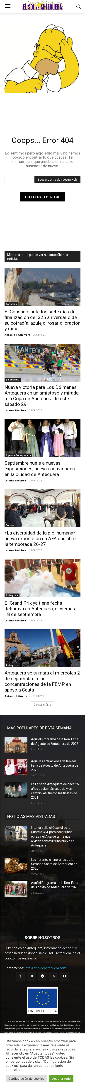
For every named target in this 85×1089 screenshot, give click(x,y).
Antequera (12, 595)
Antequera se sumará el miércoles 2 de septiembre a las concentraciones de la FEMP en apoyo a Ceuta (42, 681)
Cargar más (41, 704)
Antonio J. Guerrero (17, 334)
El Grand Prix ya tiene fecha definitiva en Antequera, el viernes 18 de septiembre (40, 608)
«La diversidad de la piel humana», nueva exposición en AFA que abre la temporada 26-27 (40, 538)
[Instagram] (31, 976)
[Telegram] (42, 976)
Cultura (10, 525)
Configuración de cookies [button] (26, 1078)
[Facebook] (20, 976)
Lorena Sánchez (15, 410)
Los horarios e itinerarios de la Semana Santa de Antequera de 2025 (54, 864)
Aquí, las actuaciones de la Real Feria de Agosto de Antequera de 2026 (54, 765)
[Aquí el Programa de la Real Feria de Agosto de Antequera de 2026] (16, 745)
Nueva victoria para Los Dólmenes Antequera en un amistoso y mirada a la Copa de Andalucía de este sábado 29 (42, 396)
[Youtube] (64, 976)
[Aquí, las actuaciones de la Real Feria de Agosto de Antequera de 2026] (16, 767)
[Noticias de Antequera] (42, 5)
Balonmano (12, 379)
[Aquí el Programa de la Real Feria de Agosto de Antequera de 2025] (16, 889)
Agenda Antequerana (18, 455)
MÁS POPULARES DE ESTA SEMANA (39, 728)
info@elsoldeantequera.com (45, 968)
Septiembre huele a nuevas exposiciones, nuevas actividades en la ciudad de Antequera (40, 468)
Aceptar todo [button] (61, 1078)
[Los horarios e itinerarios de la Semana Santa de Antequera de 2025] (16, 865)
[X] (53, 976)
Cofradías (11, 304)
